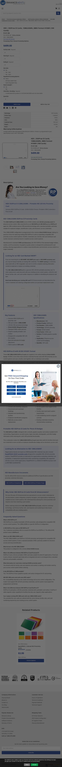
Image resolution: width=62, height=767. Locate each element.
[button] (11, 386)
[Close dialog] (58, 366)
